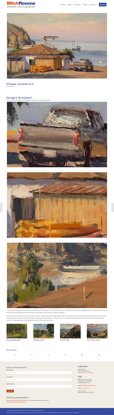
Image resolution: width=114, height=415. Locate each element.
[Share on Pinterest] (65, 354)
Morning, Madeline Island (13, 340)
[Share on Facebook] (15, 354)
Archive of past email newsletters (16, 402)
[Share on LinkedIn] (82, 354)
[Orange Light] (1, 207)
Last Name (10, 377)
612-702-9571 (84, 388)
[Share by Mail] (99, 354)
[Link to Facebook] (103, 410)
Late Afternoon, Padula (93, 340)
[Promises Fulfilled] (112, 207)
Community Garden (38, 340)
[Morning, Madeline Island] (17, 331)
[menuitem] (63, 4)
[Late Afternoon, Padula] (97, 331)
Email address (10, 384)
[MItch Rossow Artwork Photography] (21, 4)
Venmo (84, 391)
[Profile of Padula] (70, 331)
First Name (10, 370)
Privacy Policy (76, 412)
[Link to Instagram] (106, 410)
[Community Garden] (43, 331)
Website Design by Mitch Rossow (36, 410)
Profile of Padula (64, 340)
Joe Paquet (10, 310)
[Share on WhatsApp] (48, 354)
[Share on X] (31, 354)
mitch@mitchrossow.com (89, 385)
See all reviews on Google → (86, 372)
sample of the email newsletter (20, 400)
